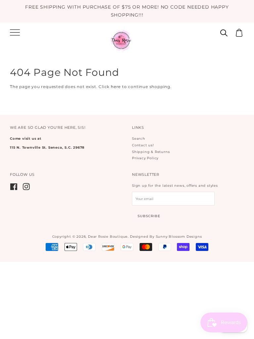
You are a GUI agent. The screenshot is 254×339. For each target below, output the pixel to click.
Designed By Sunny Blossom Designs (166, 236)
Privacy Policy (145, 158)
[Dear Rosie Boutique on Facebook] (14, 188)
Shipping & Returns (151, 152)
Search (138, 138)
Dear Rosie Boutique (108, 236)
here (116, 86)
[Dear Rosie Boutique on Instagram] (26, 188)
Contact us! (143, 145)
